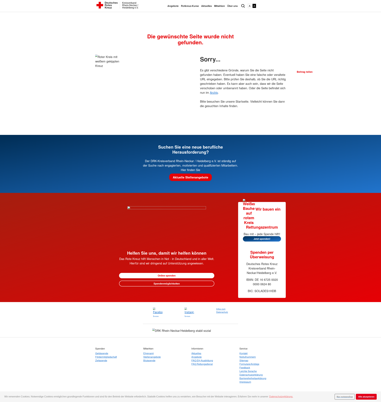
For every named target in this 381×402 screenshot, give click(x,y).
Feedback (244, 367)
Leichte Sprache (248, 371)
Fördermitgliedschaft (106, 357)
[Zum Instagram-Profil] (189, 312)
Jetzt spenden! (262, 238)
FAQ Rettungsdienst (202, 364)
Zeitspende (101, 360)
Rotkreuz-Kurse (190, 6)
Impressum (245, 382)
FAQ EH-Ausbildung (202, 360)
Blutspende (149, 360)
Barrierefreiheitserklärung (252, 378)
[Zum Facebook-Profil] (158, 312)
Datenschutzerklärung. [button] (281, 396)
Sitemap (243, 360)
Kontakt (243, 353)
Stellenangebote (152, 357)
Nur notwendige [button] (345, 396)
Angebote (173, 6)
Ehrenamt (148, 353)
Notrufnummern (247, 357)
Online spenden (167, 275)
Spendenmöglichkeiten (167, 283)
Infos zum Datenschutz (222, 310)
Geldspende (101, 353)
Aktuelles (206, 6)
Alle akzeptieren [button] (366, 396)
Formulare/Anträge (249, 364)
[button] (298, 78)
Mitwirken (219, 6)
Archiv (214, 92)
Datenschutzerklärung (251, 374)
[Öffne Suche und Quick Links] (243, 6)
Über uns (232, 6)
